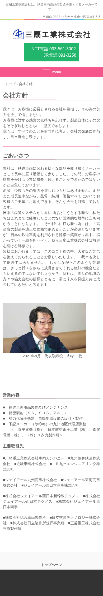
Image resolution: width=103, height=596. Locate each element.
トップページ (51, 565)
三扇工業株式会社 (51, 34)
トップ (10, 84)
